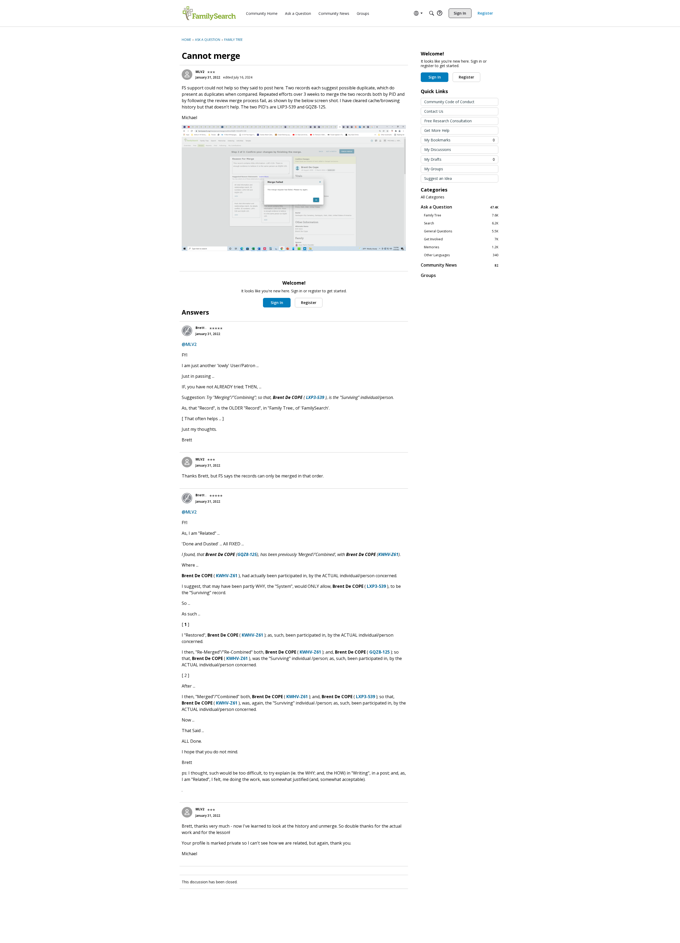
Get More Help (436, 130)
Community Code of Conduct (449, 101)
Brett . (201, 327)
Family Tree (461, 215)
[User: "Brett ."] (187, 330)
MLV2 (200, 71)
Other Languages (461, 255)
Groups (428, 275)
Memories (461, 247)
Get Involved (461, 239)
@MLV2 (189, 344)
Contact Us (433, 111)
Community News (459, 265)
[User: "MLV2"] (187, 74)
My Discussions (437, 149)
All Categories (432, 197)
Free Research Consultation (448, 120)
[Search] (431, 13)
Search (461, 223)
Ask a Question (459, 207)
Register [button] (308, 302)
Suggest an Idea (438, 178)
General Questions (461, 231)
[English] (209, 13)
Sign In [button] (277, 302)
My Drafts (459, 159)
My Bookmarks (459, 139)
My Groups (433, 168)
